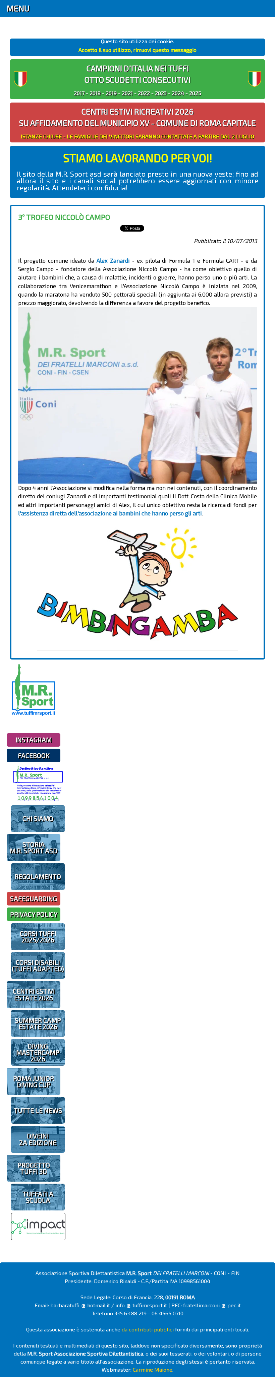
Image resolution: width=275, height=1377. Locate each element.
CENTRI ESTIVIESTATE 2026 (34, 994)
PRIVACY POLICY (33, 914)
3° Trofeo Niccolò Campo (64, 216)
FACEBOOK (34, 755)
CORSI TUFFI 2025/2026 (38, 937)
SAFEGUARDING (33, 898)
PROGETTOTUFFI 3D (33, 1168)
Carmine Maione (152, 1369)
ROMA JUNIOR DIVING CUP (33, 1081)
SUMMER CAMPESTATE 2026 (38, 1023)
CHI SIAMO (37, 818)
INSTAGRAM (33, 740)
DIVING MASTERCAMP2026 (37, 1052)
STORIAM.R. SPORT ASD (33, 847)
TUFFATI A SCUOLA (37, 1197)
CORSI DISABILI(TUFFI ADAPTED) (38, 965)
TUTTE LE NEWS (38, 1110)
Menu (18, 8)
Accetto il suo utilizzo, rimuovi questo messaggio (137, 50)
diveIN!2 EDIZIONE (37, 1139)
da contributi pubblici (148, 1329)
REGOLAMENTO (37, 876)
